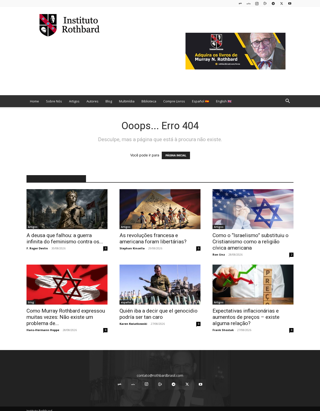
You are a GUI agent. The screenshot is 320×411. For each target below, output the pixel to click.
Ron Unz (218, 254)
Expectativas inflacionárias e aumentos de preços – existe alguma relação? (246, 317)
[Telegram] (273, 3)
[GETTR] (248, 3)
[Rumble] (265, 3)
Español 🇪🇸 (200, 101)
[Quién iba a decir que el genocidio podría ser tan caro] (160, 285)
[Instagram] (256, 3)
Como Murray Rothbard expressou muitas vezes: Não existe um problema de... (65, 317)
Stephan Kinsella (132, 248)
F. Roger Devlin (37, 248)
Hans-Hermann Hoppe (42, 330)
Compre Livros (174, 101)
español (126, 302)
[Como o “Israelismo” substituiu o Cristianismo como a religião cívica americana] (253, 209)
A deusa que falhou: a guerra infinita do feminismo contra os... (64, 238)
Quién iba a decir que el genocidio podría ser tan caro (159, 314)
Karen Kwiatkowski (133, 324)
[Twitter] (281, 3)
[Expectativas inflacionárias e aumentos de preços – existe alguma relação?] (253, 285)
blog (31, 302)
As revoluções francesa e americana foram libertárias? (153, 238)
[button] (288, 101)
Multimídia (126, 101)
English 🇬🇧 (224, 101)
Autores (92, 101)
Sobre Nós (54, 101)
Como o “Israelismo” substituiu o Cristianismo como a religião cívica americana (250, 241)
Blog (109, 101)
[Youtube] (290, 3)
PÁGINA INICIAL (176, 155)
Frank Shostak (223, 330)
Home (34, 101)
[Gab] (240, 3)
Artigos (74, 101)
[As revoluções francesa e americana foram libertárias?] (160, 209)
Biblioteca (149, 101)
